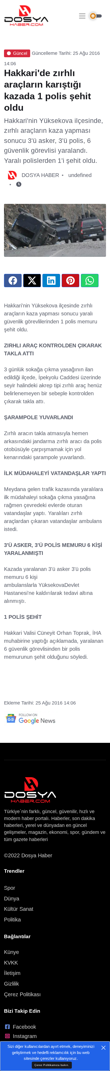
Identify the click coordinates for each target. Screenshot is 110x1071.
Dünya (11, 898)
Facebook (24, 1027)
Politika (12, 919)
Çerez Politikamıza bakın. (51, 1065)
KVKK (11, 963)
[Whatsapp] (90, 280)
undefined (80, 175)
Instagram (25, 1036)
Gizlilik (11, 984)
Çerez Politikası (22, 994)
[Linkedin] (51, 280)
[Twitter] (32, 280)
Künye (11, 952)
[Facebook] (13, 280)
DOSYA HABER (40, 175)
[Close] (103, 1047)
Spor (9, 888)
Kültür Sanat (18, 909)
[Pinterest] (70, 280)
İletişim (12, 973)
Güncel (20, 53)
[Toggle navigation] (82, 16)
